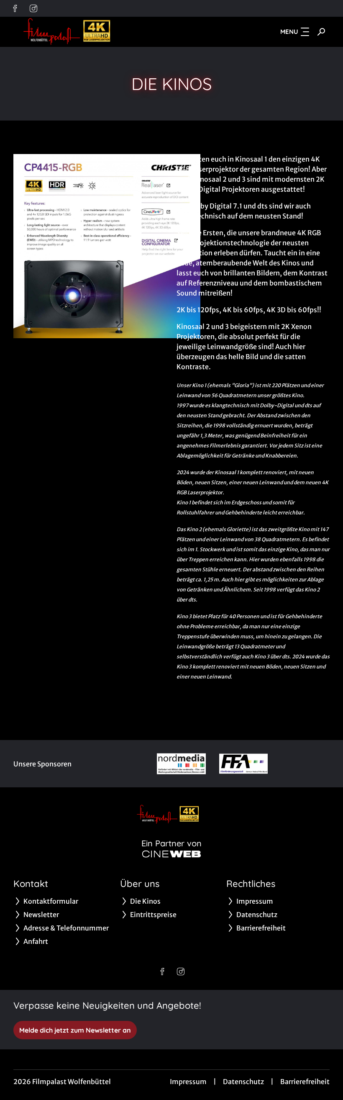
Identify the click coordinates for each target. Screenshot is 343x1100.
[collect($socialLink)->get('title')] (15, 8)
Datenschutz (243, 1081)
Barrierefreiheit (305, 1081)
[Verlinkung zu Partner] (181, 763)
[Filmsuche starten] (321, 31)
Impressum (188, 1081)
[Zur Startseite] (72, 31)
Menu (289, 32)
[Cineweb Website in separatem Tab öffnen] (171, 854)
